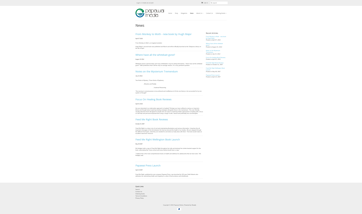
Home (170, 13)
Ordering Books (221, 13)
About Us (199, 13)
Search (137, 189)
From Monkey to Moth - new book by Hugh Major (163, 34)
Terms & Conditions (141, 196)
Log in (138, 3)
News (192, 13)
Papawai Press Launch (148, 165)
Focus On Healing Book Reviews (153, 99)
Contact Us (209, 13)
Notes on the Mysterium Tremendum (156, 71)
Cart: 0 (205, 3)
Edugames (184, 13)
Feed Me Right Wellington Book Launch (157, 139)
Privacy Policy (139, 198)
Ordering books (140, 194)
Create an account (147, 3)
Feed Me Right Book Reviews (151, 119)
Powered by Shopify (190, 205)
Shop (176, 13)
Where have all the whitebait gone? (155, 54)
